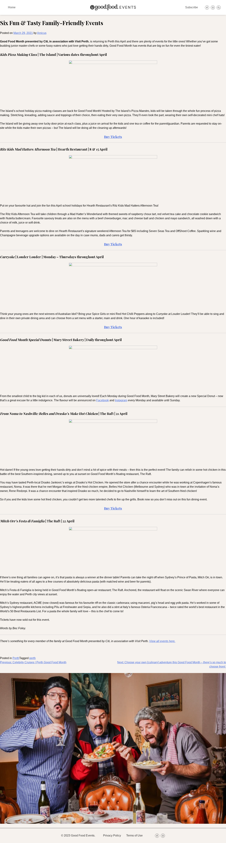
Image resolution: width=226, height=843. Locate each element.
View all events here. (162, 641)
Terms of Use (134, 835)
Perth (16, 658)
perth (32, 658)
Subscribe (191, 7)
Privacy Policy (112, 835)
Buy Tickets (113, 327)
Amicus (41, 32)
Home (12, 7)
